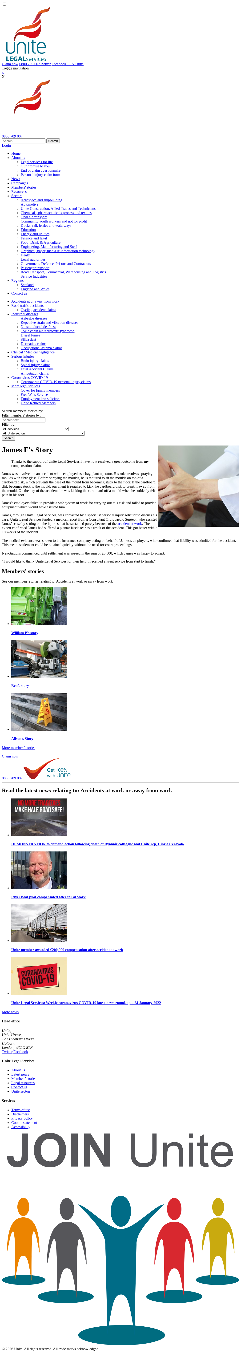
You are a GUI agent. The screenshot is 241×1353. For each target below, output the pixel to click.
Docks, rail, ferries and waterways (46, 225)
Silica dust (28, 339)
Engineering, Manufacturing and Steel (49, 247)
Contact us (19, 293)
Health (26, 255)
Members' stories (23, 187)
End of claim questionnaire (40, 170)
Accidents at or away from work (35, 301)
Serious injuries (22, 356)
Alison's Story (22, 739)
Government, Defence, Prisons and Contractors (56, 264)
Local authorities (33, 259)
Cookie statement (24, 1123)
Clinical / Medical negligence (33, 352)
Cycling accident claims (38, 310)
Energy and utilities (35, 234)
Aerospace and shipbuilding (41, 200)
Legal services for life (37, 162)
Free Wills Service (34, 395)
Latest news (20, 1074)
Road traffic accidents (27, 306)
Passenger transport (35, 268)
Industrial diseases (24, 314)
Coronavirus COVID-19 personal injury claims (56, 382)
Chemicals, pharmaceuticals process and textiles (56, 213)
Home (15, 153)
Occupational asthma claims (41, 348)
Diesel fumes (30, 335)
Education (28, 230)
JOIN (75, 64)
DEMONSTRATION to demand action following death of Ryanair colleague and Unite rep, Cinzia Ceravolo (97, 844)
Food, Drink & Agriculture (40, 242)
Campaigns (19, 183)
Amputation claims (35, 373)
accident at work (129, 524)
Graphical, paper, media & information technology (58, 251)
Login (6, 145)
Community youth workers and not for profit (54, 221)
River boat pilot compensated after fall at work (48, 897)
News (15, 179)
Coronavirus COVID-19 (29, 378)
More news (10, 1012)
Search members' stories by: (22, 411)
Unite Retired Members (38, 403)
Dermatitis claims (33, 344)
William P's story (24, 633)
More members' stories (18, 748)
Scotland (27, 285)
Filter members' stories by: (21, 415)
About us (18, 158)
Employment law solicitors (40, 399)
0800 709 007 (29, 64)
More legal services (25, 386)
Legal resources (23, 1083)
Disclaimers (20, 1114)
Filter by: (8, 424)
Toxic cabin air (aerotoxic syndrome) (48, 331)
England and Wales (35, 289)
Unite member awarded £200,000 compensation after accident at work (67, 950)
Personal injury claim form (40, 175)
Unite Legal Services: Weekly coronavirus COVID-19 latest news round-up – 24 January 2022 (86, 1003)
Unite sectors (21, 1091)
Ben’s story (20, 686)
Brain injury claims (35, 361)
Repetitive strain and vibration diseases (49, 322)
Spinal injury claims (35, 365)
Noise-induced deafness (38, 327)
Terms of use (20, 1110)
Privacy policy (22, 1118)
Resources (19, 192)
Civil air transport (34, 217)
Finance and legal (34, 238)
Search (53, 141)
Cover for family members (40, 390)
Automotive (29, 204)
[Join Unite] (120, 1345)
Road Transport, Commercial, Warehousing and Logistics (63, 272)
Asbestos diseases (34, 318)
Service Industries (34, 276)
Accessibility (20, 1127)
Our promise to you (35, 166)
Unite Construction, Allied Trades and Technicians (58, 209)
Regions (17, 281)
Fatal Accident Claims (37, 369)
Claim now (10, 64)
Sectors (16, 196)
